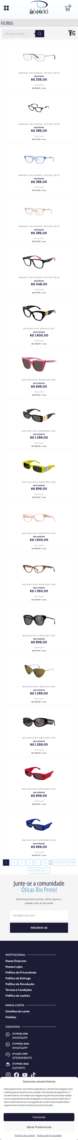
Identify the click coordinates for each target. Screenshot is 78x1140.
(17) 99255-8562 (20, 1063)
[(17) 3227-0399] (7, 1054)
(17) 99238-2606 (20, 1043)
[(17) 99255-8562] (7, 1064)
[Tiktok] (33, 1075)
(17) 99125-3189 (20, 1033)
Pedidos (10, 1017)
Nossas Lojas (13, 966)
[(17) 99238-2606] (7, 1044)
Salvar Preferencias (39, 1127)
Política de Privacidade (49, 1135)
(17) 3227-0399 (20, 1053)
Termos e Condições (18, 990)
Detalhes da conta (17, 1011)
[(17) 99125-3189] (7, 1034)
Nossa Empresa (15, 961)
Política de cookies (25, 1135)
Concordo (39, 1117)
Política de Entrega (18, 978)
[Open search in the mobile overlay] (23, 33)
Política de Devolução (19, 984)
